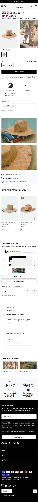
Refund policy (17, 479)
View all (4, 193)
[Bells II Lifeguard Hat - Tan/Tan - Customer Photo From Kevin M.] (15, 270)
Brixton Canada (10, 495)
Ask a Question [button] (20, 281)
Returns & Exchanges (8, 106)
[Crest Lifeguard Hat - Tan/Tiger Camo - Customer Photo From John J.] (22, 270)
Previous (3, 325)
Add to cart (19, 72)
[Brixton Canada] (19, 6)
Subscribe (19, 437)
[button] (19, 18)
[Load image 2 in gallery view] (29, 34)
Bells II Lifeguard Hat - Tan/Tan (15, 333)
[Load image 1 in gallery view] (9, 34)
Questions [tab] (17, 287)
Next (35, 325)
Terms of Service (6, 427)
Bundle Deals (19, 1)
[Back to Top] (35, 491)
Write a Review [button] (19, 277)
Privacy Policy (14, 431)
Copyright (25, 477)
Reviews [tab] (4, 287)
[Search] (6, 6)
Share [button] (10, 340)
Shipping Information (8, 111)
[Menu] (2, 6)
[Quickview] (16, 218)
